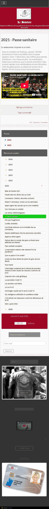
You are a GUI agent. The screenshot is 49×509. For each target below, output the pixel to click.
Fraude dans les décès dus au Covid (18, 195)
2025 (9, 145)
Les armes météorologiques (15, 213)
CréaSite (10, 508)
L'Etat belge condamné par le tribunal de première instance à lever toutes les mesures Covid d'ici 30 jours (23, 270)
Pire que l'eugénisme (12, 220)
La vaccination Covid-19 (13, 280)
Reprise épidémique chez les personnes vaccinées (23, 233)
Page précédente (26, 107)
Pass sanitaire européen (13, 246)
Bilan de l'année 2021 (12, 191)
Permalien (44, 122)
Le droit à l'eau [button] (24, 448)
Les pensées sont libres (13, 283)
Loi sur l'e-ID (9, 287)
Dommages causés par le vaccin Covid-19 (19, 291)
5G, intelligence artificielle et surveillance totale (21, 294)
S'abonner (8, 351)
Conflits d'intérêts (11, 224)
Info (31, 122)
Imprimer (37, 122)
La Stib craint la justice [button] (24, 490)
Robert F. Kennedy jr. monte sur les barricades (21, 202)
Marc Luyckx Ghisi (11, 304)
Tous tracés (9, 265)
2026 (9, 140)
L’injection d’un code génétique (16, 276)
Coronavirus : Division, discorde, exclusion (19, 198)
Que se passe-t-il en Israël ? (15, 255)
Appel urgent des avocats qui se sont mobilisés (22, 205)
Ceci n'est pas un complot (14, 209)
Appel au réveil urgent (12, 237)
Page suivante (23, 112)
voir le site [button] (24, 393)
